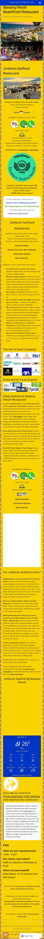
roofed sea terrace (16, 674)
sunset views (27, 811)
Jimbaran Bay (8, 579)
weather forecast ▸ (22, 775)
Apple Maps (34, 150)
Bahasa (17, 112)
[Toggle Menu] (40, 3)
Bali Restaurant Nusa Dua (25, 889)
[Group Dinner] (22, 43)
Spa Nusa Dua (20, 886)
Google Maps (24, 150)
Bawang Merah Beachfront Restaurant (21, 9)
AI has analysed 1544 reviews (21, 796)
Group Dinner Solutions (22, 254)
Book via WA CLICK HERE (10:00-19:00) (22, 2)
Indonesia (26, 112)
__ (10, 122)
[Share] (6, 935)
